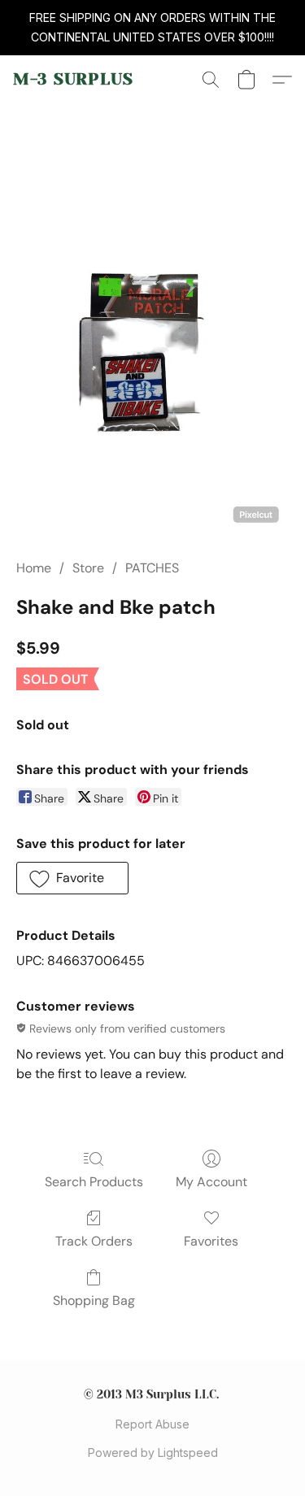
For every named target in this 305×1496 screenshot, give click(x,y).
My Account (211, 1181)
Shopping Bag (94, 1300)
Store (88, 567)
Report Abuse (152, 1424)
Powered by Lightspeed (153, 1452)
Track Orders (94, 1241)
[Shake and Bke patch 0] (152, 351)
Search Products (94, 1181)
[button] (73, 79)
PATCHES (152, 567)
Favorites (211, 1241)
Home (33, 567)
